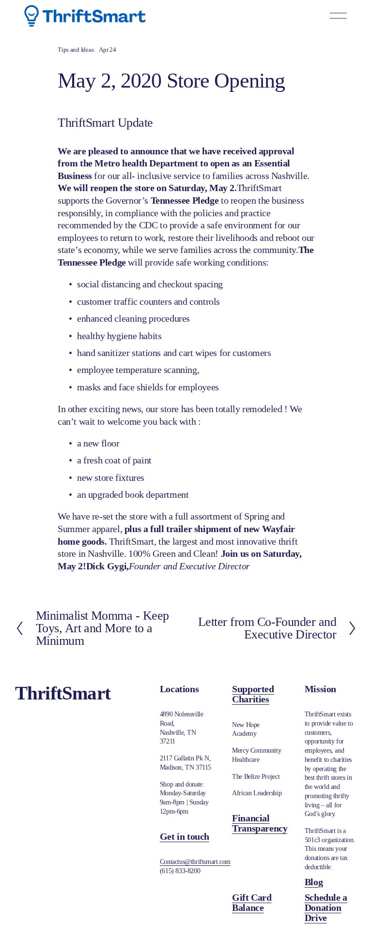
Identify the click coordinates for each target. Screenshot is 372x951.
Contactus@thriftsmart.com (195, 861)
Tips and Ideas (75, 49)
